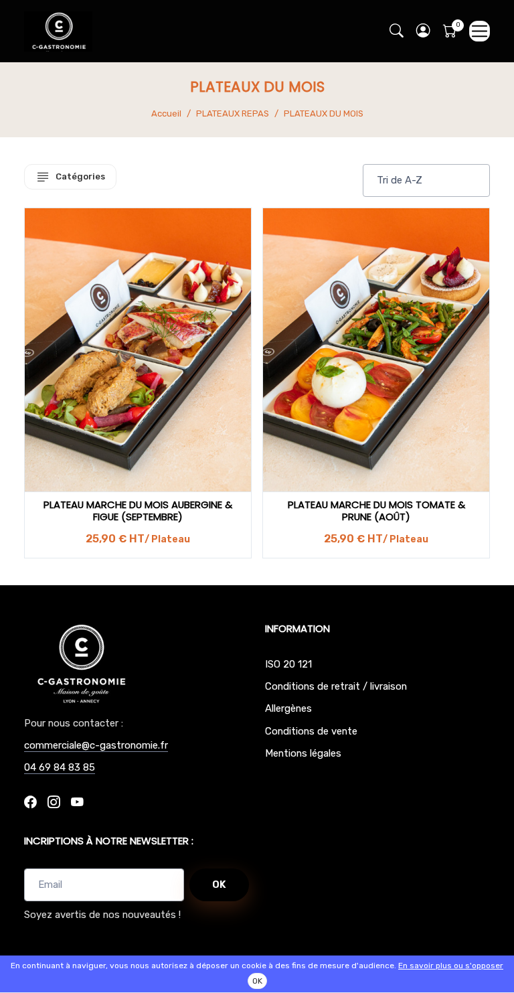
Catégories (80, 176)
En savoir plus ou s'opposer (450, 965)
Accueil (166, 113)
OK (219, 885)
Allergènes (288, 708)
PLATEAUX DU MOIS (323, 113)
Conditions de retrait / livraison (336, 686)
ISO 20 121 (288, 664)
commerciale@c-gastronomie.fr (96, 745)
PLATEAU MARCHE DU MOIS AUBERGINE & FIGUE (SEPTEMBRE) (138, 511)
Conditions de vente (311, 731)
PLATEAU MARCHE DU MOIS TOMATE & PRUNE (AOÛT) (376, 511)
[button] (423, 31)
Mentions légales (303, 753)
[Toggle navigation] (479, 31)
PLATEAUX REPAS (232, 113)
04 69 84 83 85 (59, 767)
